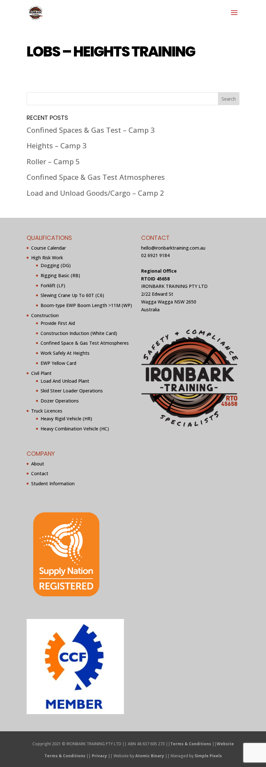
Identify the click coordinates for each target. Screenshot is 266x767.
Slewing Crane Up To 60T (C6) (72, 295)
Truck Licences (46, 411)
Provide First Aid (58, 323)
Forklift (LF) (53, 285)
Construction (45, 315)
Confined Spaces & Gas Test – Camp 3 (91, 130)
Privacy (99, 756)
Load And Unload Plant (65, 381)
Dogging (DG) (56, 265)
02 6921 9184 (155, 255)
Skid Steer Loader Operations (72, 391)
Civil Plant (41, 373)
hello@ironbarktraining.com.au (173, 248)
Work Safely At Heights (65, 353)
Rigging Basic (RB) (60, 275)
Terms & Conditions (190, 744)
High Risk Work (47, 257)
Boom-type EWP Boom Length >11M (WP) (86, 305)
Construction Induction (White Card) (79, 333)
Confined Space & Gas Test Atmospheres (96, 177)
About (37, 464)
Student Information (53, 483)
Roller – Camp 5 (53, 161)
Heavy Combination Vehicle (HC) (75, 429)
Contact (39, 473)
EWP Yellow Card (58, 363)
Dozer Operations (60, 401)
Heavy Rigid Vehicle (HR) (66, 418)
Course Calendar (48, 248)
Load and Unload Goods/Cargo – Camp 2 (95, 193)
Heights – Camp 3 (57, 145)
